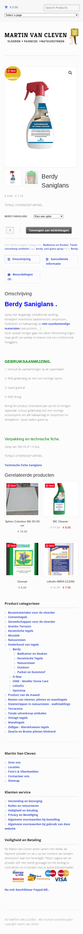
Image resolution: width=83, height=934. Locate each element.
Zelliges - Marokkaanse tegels (28, 727)
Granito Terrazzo (19, 626)
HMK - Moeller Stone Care (30, 681)
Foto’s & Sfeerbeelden (23, 771)
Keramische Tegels (30, 658)
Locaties (14, 767)
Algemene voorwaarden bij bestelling (34, 819)
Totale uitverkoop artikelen (27, 713)
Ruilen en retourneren (23, 806)
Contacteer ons (18, 776)
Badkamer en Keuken (56, 245)
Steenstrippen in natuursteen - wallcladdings (39, 704)
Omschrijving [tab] (21, 259)
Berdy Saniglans (16, 216)
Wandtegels (16, 722)
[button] (70, 72)
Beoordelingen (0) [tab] (20, 276)
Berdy (74, 248)
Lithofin (18, 686)
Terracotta (15, 709)
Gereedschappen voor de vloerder (31, 622)
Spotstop (19, 690)
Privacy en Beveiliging (23, 815)
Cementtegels (17, 617)
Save (13, 70)
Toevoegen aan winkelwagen (49, 230)
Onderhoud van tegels (23, 644)
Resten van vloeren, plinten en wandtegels (37, 699)
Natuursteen (17, 640)
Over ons (14, 762)
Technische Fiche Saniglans (23, 465)
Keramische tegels (20, 631)
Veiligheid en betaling (23, 810)
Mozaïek (14, 635)
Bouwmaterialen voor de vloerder (31, 612)
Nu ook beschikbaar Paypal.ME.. (27, 890)
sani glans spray (53, 248)
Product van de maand (24, 695)
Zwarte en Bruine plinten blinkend (32, 731)
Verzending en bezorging (25, 801)
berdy (39, 248)
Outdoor (23, 667)
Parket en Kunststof (31, 672)
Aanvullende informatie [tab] (57, 261)
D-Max (17, 677)
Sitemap (14, 781)
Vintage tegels (18, 718)
